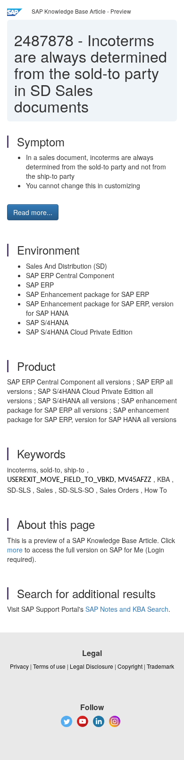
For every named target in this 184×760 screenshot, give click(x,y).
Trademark (160, 666)
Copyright (129, 666)
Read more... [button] (32, 212)
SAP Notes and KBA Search (126, 609)
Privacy (19, 666)
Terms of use (49, 666)
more (15, 549)
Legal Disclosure (91, 666)
